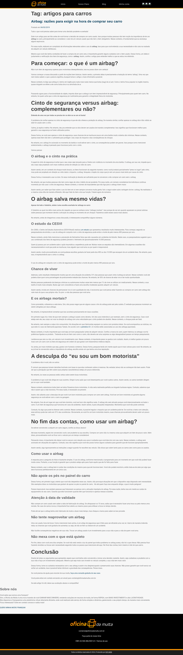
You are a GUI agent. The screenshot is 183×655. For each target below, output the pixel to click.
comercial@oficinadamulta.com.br (91, 631)
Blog (104, 4)
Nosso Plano (83, 4)
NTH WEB (109, 652)
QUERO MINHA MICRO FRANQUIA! (13, 608)
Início (63, 4)
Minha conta (124, 4)
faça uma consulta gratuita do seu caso (85, 573)
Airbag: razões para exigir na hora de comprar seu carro (76, 21)
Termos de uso (102, 641)
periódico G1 (86, 327)
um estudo (85, 230)
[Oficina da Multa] (38, 6)
